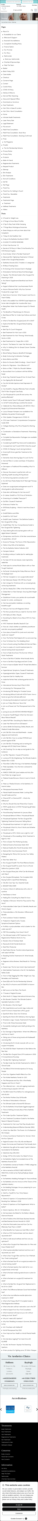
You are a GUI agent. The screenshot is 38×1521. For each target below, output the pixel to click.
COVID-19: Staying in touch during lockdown (17, 449)
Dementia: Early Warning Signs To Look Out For (18, 458)
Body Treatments (6, 1429)
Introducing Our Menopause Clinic (14, 688)
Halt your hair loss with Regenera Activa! (16, 609)
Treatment (7, 203)
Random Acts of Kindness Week (13, 941)
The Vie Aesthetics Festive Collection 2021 (16, 548)
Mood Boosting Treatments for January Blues (17, 812)
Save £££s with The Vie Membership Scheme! (17, 981)
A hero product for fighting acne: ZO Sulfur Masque (19, 1350)
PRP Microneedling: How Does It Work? (16, 932)
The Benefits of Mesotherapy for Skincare (16, 312)
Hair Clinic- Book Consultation (12, 111)
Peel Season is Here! (9, 894)
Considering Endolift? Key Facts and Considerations (19, 443)
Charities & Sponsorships (12, 62)
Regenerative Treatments (11, 163)
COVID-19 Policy (8, 90)
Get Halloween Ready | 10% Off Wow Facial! (17, 580)
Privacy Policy (7, 154)
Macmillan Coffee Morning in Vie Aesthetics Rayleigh (19, 764)
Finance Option (9, 47)
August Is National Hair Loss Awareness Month (18, 286)
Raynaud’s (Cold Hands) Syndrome (14, 944)
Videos (5, 209)
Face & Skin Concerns (7, 1456)
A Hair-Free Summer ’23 (11, 245)
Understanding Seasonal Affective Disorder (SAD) (18, 1127)
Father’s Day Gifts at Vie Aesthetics (14, 545)
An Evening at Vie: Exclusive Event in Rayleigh (17, 269)
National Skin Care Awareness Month (15, 851)
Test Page (6, 185)
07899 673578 (28, 1381)
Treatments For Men (7, 1442)
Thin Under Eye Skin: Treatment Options (15, 1115)
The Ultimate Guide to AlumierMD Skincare (16, 1103)
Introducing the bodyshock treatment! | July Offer (18, 700)
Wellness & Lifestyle (6, 1445)
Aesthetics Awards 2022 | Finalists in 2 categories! (18, 263)
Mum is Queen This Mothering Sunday (15, 842)
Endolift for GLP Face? (10, 516)
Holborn (9, 1362)
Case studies (7, 74)
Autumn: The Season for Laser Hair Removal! (17, 344)
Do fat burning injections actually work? (15, 478)
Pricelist (5, 145)
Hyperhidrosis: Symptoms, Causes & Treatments (18, 670)
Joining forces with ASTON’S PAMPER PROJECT (18, 712)
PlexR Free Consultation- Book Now (14, 133)
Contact (5, 83)
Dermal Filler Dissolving (10, 96)
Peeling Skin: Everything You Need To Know (16, 898)
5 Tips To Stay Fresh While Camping (14, 224)
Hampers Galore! (8, 551)
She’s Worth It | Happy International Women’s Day (19, 996)
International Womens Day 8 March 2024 (16, 685)
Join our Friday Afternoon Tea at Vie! (14, 703)
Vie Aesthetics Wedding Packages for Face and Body (20, 1178)
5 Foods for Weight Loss (10, 218)
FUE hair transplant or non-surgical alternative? (18, 577)
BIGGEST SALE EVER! (9, 886)
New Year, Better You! (10, 860)
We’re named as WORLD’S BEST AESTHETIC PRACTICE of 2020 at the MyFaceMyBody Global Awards (17, 1172)
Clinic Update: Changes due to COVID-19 (16, 417)
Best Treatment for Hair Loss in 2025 (14, 332)
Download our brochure (13, 1)
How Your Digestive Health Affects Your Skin (17, 1074)
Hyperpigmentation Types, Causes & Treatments (18, 673)
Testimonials (8, 56)
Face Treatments (8, 105)
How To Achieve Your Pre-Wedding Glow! (16, 641)
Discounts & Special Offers (11, 99)
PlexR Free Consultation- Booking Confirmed (17, 136)
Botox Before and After (10, 359)
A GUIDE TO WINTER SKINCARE (13, 242)
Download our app (27, 1)
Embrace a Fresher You (10, 504)
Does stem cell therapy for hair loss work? (16, 492)
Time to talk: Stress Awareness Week (14, 1023)
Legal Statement (8, 123)
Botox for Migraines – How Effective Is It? (16, 365)
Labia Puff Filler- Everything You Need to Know (18, 720)
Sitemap (5, 169)
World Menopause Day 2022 (12, 1330)
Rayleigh (29, 1362)
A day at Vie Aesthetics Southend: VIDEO (16, 239)
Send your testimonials (12, 59)
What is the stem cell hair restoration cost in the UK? (19, 1307)
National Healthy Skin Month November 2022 (17, 848)
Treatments (6, 197)
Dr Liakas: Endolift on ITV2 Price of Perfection (17, 495)
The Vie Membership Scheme (13, 148)
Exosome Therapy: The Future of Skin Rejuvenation (19, 542)
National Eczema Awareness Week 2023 (16, 845)
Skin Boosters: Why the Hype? (12, 1005)
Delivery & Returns (9, 93)
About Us (6, 31)
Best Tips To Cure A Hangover (12, 329)
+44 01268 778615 (21, 6)
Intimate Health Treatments (11, 117)
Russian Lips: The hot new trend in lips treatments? (19, 967)
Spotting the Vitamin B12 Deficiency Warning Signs (19, 1017)
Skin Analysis (7, 172)
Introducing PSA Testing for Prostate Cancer (17, 691)
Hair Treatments (6, 1434)
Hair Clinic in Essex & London (12, 108)
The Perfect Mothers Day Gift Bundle (15, 1097)
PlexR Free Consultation (10, 130)
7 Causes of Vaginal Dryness (12, 993)
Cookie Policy (7, 87)
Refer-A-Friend (8, 160)
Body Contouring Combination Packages (16, 356)
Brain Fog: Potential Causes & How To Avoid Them (19, 377)
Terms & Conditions (9, 179)
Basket (5, 68)
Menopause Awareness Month (13, 789)
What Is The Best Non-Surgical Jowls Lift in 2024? (18, 321)
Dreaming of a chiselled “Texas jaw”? (15, 498)
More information (9, 1385)
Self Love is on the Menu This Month (14, 990)
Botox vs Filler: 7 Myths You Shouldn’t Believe (17, 368)
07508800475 (9, 1381)
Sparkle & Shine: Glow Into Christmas (15, 1014)
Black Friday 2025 (8, 71)
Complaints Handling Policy (13, 44)
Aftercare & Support (10, 37)
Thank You (6, 188)
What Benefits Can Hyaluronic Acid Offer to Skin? (18, 1230)
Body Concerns (5, 1454)
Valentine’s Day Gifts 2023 (11, 1153)
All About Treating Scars (10, 266)
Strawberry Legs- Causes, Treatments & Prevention (19, 1020)
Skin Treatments (8, 176)
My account (7, 126)
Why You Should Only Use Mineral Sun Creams (18, 804)
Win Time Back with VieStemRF (13, 1327)
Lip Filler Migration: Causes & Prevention (16, 755)
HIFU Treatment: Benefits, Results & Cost (15, 623)
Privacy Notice (7, 151)
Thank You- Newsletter (10, 194)
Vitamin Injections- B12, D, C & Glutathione (16, 1210)
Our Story (7, 53)
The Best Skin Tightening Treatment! (14, 1060)
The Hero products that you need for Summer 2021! (19, 612)
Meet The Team (9, 65)
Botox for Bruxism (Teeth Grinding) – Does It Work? (19, 362)
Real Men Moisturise (9, 947)
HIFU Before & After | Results (12, 615)
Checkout (6, 77)
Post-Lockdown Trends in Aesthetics (14, 918)
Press (4, 139)
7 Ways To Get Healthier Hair (12, 236)
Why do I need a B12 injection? (12, 1318)
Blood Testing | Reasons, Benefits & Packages (17, 353)
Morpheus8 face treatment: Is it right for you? (17, 824)
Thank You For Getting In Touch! (13, 191)
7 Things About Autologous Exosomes (15, 227)
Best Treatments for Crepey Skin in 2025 (15, 341)
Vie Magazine (8, 142)
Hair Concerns (5, 1459)
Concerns (5, 1450)
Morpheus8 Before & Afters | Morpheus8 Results (18, 815)
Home (9, 22)
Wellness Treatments (9, 206)
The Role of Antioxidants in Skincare (14, 1100)
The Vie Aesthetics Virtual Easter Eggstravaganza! (18, 1107)
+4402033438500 (5, 6)
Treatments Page (8, 200)
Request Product (8, 166)
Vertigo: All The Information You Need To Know (18, 1156)
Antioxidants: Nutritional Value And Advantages (18, 272)
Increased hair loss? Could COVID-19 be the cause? (19, 446)
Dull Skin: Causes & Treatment (12, 501)
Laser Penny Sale (8, 120)
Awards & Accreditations (12, 41)
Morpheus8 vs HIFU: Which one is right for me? (18, 833)
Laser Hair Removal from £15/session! (15, 723)
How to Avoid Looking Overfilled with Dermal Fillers (19, 644)
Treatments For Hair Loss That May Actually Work (18, 1124)
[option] (10, 1409)
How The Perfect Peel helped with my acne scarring (19, 638)
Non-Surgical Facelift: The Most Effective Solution (18, 863)
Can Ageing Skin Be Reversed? (13, 380)
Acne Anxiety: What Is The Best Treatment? (16, 254)
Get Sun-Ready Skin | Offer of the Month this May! (19, 589)
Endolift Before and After (11, 513)
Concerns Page (8, 80)
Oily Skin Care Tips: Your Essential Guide (15, 883)
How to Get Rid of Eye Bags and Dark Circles (17, 661)
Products (6, 157)
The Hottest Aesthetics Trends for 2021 (15, 1077)
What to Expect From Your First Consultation (17, 1310)
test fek (5, 182)
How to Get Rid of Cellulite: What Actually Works (18, 658)
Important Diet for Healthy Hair (13, 676)
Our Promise (8, 50)
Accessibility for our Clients (12, 34)
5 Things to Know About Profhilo (13, 221)
